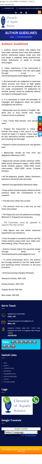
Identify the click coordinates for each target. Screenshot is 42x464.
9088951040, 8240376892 (16, 314)
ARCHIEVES (7, 371)
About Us (6, 365)
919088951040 (9, 8)
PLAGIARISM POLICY (10, 374)
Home (12, 37)
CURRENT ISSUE (9, 368)
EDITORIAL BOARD (9, 382)
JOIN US (6, 379)
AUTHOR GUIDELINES (10, 376)
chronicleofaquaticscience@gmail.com (21, 321)
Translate (30, 435)
